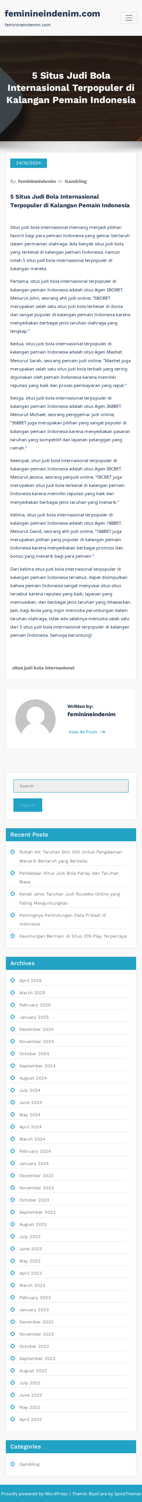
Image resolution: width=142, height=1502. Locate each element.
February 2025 (35, 1005)
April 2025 (30, 980)
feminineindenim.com (52, 13)
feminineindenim (37, 181)
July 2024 (30, 1090)
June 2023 (30, 1248)
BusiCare (98, 1493)
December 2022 (36, 1322)
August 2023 (33, 1224)
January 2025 (34, 1017)
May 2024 (30, 1114)
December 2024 (36, 1029)
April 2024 (30, 1127)
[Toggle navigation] (129, 18)
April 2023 (30, 1273)
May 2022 (30, 1407)
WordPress (56, 1493)
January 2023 (34, 1309)
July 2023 (30, 1236)
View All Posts (83, 732)
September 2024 (37, 1066)
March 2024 (32, 1139)
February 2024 (35, 1151)
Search (28, 805)
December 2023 (36, 1175)
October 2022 (34, 1346)
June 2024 (30, 1102)
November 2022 (36, 1334)
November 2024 (36, 1041)
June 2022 (30, 1395)
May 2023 (30, 1261)
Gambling (76, 181)
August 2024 (33, 1078)
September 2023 (37, 1212)
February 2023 (35, 1297)
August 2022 (33, 1370)
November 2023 (36, 1188)
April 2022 (30, 1419)
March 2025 (32, 992)
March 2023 (32, 1285)
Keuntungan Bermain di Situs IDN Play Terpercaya (73, 936)
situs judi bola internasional (43, 668)
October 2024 (34, 1053)
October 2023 (34, 1200)
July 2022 (30, 1383)
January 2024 (34, 1163)
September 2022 (37, 1358)
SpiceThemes (127, 1493)
